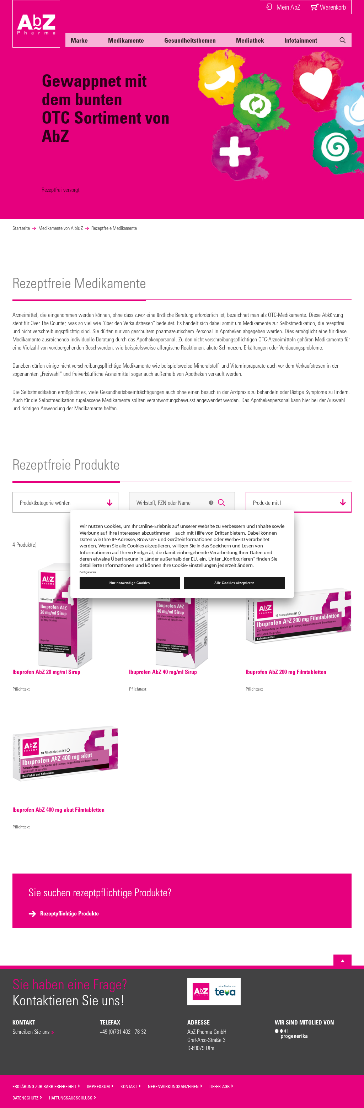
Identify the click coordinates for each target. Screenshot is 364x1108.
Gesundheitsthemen (190, 40)
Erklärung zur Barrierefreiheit (44, 1086)
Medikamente (126, 40)
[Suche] (342, 41)
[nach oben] (342, 960)
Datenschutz (25, 1098)
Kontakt (129, 1086)
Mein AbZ (288, 7)
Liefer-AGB (220, 1086)
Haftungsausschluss (71, 1098)
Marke (79, 40)
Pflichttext (21, 689)
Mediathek (250, 40)
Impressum (99, 1086)
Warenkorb (332, 7)
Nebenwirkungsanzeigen (174, 1086)
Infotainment (300, 40)
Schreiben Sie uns (30, 1031)
